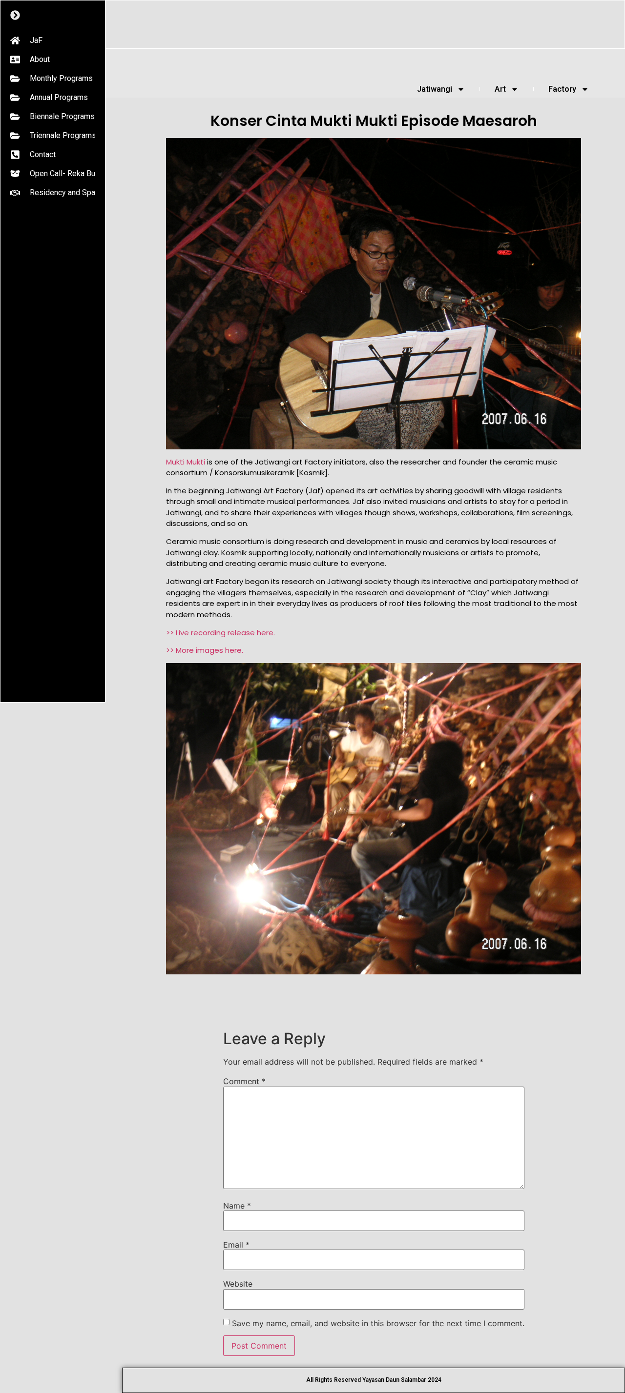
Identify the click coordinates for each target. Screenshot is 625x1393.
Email (236, 1245)
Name (237, 1206)
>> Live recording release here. (220, 632)
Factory (562, 89)
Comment (244, 1081)
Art (500, 89)
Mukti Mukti (185, 462)
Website (237, 1284)
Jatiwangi (434, 89)
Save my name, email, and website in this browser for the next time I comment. (378, 1323)
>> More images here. (204, 650)
